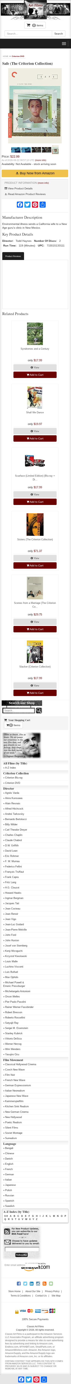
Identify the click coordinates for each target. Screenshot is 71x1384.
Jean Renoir (11, 913)
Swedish (9, 1206)
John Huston (12, 940)
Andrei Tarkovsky (14, 814)
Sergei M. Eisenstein (16, 1028)
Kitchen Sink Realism (17, 1106)
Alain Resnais (12, 803)
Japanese (10, 1185)
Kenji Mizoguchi (14, 950)
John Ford (10, 935)
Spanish (9, 1200)
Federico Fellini (13, 866)
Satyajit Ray (12, 1022)
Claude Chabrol (13, 840)
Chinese (9, 1153)
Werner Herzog (13, 1043)
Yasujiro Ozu (12, 1054)
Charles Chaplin (13, 835)
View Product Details (20, 188)
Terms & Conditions (21, 1295)
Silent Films (11, 1127)
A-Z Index (10, 767)
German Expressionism (18, 1085)
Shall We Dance (35, 412)
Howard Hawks (13, 892)
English (9, 1164)
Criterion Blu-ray (14, 777)
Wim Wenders (12, 1049)
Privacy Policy (52, 1291)
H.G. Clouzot (12, 887)
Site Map (56, 1295)
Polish (8, 1190)
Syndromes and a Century (35, 348)
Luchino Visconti (14, 966)
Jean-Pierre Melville (16, 929)
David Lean (11, 850)
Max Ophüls (11, 977)
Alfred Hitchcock (14, 808)
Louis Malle (11, 961)
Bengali (9, 1148)
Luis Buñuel (11, 972)
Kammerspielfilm (14, 1101)
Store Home (14, 1291)
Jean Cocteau (12, 908)
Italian (8, 1179)
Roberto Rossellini (15, 1017)
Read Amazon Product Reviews (26, 194)
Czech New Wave (15, 1069)
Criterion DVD (18, 56)
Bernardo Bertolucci (16, 819)
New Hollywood (13, 1117)
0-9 (6, 1216)
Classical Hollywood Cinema (20, 1064)
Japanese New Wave (16, 1096)
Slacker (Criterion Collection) (35, 666)
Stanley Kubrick (14, 1033)
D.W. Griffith (12, 845)
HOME (6, 56)
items (38, 25)
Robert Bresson (13, 1012)
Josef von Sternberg (16, 945)
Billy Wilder (11, 824)
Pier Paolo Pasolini (15, 1001)
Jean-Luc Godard (14, 924)
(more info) (40, 160)
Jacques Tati (12, 903)
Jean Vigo (10, 919)
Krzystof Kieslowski (16, 956)
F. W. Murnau (12, 861)
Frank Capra (12, 877)
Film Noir (10, 1074)
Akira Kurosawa (13, 798)
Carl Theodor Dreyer (16, 829)
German (9, 1174)
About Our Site (32, 1291)
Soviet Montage (13, 1133)
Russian (9, 1195)
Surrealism (11, 1138)
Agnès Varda (12, 792)
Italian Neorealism (15, 1090)
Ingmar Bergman (14, 898)
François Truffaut (14, 871)
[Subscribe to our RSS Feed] (21, 1231)
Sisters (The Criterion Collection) (35, 539)
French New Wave (15, 1080)
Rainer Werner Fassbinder (19, 1007)
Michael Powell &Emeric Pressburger (14, 984)
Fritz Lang (10, 882)
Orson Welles (12, 996)
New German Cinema (16, 1111)
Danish (9, 1158)
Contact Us (41, 1295)
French (9, 1169)
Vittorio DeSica (13, 1038)
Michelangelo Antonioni (17, 991)
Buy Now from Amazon (37, 173)
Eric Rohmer (12, 856)
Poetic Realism (13, 1122)
